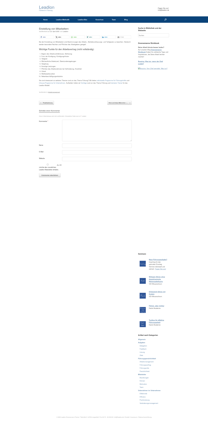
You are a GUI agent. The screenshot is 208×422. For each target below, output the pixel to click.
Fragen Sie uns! (160, 269)
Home (45, 19)
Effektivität (143, 393)
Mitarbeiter (142, 374)
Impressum (134, 417)
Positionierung (145, 400)
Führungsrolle (144, 368)
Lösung (142, 352)
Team (114, 19)
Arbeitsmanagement (54, 92)
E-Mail (41, 151)
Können (142, 381)
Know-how (99, 19)
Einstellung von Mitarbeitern (54, 28)
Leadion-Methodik (62, 19)
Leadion (65, 31)
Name (41, 145)
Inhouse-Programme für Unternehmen (52, 83)
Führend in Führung (46, 8)
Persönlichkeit (145, 371)
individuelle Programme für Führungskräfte (111, 80)
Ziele (141, 355)
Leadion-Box (82, 19)
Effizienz (143, 397)
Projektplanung (46, 103)
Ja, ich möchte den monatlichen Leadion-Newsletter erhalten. (50, 167)
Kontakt (127, 417)
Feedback (143, 349)
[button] (47, 37)
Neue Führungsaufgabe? (158, 259)
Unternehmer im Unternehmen (149, 390)
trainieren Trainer (116, 83)
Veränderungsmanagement (149, 403)
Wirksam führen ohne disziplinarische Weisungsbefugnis (157, 279)
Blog (126, 19)
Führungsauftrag (145, 365)
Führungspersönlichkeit (147, 358)
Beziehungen (144, 377)
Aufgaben (141, 342)
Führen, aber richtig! (156, 306)
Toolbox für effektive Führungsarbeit (156, 321)
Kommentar (43, 121)
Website (42, 158)
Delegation (143, 346)
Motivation (143, 384)
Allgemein (142, 339)
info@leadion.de (163, 10)
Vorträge (84, 83)
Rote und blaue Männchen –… (119, 103)
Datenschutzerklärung (145, 417)
